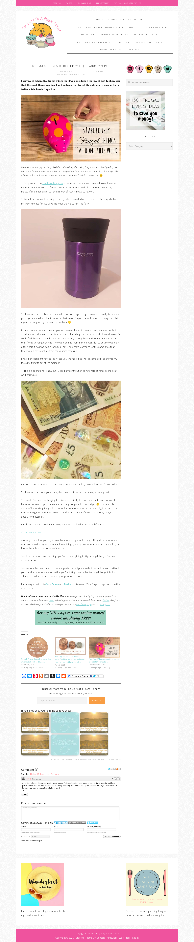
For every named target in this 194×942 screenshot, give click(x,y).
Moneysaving (115, 759)
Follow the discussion (118, 769)
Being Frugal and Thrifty (70, 759)
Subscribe (97, 700)
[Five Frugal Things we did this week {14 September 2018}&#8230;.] (104, 647)
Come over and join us (33, 532)
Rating (40, 774)
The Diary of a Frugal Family (41, 32)
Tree (28, 778)
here (51, 600)
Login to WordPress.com (77, 822)
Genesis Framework (107, 937)
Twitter (106, 600)
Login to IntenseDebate (60, 822)
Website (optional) (94, 826)
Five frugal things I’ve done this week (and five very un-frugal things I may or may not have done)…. (70, 659)
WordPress (125, 937)
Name (23, 826)
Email (56, 826)
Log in (135, 937)
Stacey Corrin (112, 933)
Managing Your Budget (101, 759)
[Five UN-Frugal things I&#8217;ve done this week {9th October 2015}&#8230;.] (36, 647)
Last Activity (52, 774)
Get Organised (85, 759)
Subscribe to (26, 836)
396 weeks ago (36, 779)
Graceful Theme (84, 937)
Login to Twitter (92, 822)
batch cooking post (52, 183)
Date (33, 774)
